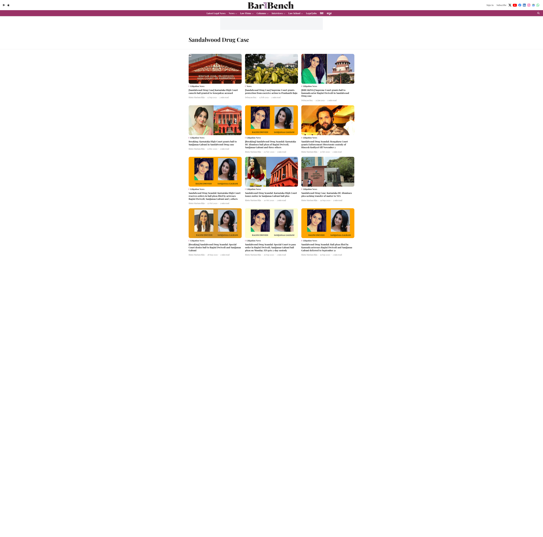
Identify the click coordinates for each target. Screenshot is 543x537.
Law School (294, 13)
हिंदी (321, 13)
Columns (261, 13)
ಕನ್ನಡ (329, 13)
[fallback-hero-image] (215, 69)
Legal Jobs (311, 13)
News (231, 13)
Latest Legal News (216, 13)
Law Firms (245, 13)
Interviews (277, 13)
